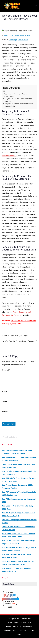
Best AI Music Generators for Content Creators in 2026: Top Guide (17, 452)
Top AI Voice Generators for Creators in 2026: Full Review (18, 465)
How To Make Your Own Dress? (15, 336)
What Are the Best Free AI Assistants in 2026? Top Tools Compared (18, 562)
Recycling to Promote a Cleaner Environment (15, 95)
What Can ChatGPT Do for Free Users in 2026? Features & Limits (18, 535)
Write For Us (23, 630)
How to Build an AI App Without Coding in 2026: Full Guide (19, 472)
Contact (32, 630)
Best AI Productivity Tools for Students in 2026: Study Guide (19, 493)
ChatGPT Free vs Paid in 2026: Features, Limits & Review (18, 528)
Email (4, 402)
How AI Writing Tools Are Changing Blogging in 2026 (16, 569)
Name (4, 392)
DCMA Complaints (10, 630)
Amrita (6, 36)
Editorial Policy (26, 622)
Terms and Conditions (13, 626)
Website (4, 411)
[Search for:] (19, 437)
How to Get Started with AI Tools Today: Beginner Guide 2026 (18, 542)
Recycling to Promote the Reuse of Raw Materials (18, 100)
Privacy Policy (13, 622)
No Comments (23, 40)
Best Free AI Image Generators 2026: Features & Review (17, 486)
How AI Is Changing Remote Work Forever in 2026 (19, 521)
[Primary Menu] (35, 5)
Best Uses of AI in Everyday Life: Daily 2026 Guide (17, 507)
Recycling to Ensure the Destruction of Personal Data (18, 105)
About (19, 634)
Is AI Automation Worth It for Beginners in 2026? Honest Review (19, 549)
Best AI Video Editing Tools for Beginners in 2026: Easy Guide (19, 458)
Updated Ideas (26, 619)
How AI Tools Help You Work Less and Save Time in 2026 (17, 555)
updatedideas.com (10, 598)
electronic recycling (9, 156)
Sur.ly (13, 603)
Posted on (20, 36)
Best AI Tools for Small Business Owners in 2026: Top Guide (18, 479)
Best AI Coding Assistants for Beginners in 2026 (19, 500)
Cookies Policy (28, 626)
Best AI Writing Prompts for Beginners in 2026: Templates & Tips (18, 514)
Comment (6, 370)
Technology (13, 40)
